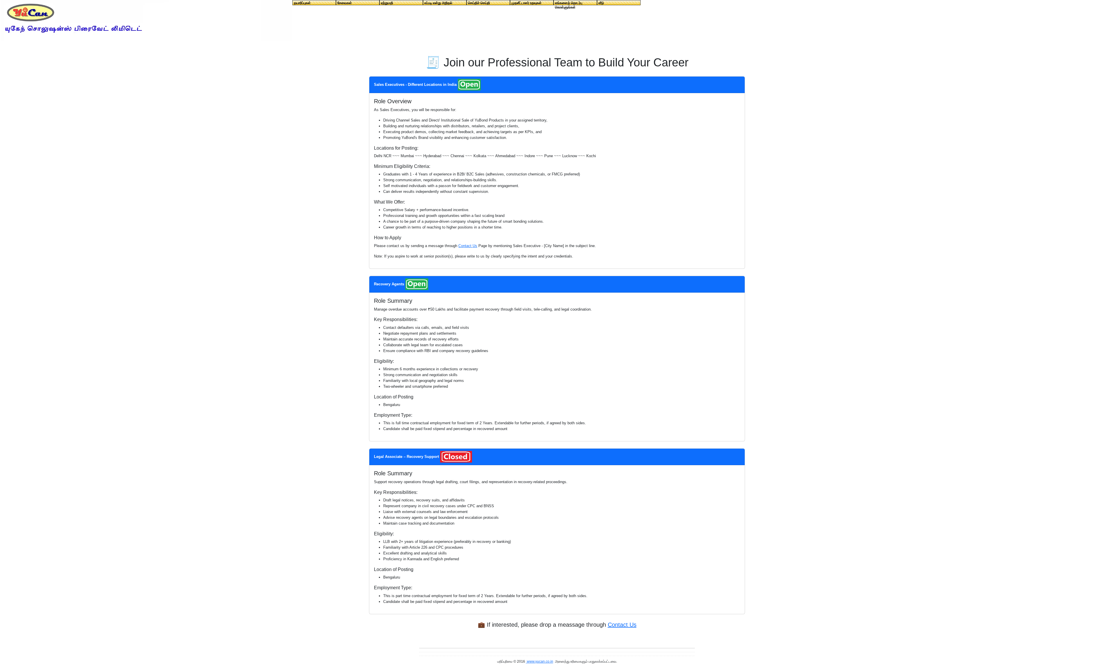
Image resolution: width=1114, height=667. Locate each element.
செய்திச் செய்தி (479, 3)
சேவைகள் (344, 3)
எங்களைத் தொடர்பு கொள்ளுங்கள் (568, 3)
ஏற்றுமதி (387, 3)
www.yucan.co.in (539, 661)
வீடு (601, 3)
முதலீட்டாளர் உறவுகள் (526, 3)
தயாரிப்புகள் (302, 3)
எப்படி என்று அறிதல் (438, 3)
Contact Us (467, 246)
